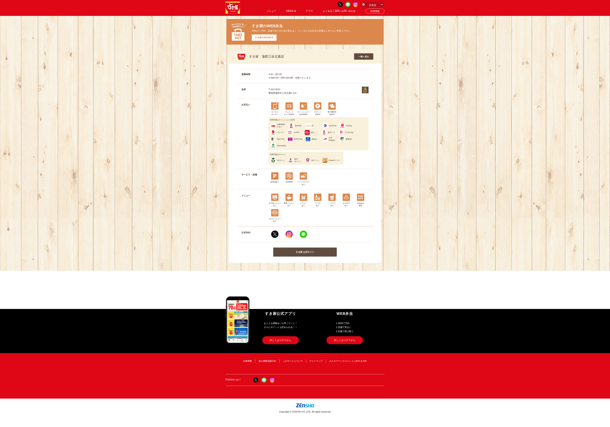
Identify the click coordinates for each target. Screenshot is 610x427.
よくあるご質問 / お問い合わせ (339, 11)
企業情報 (247, 361)
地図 (365, 90)
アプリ (309, 11)
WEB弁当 (291, 11)
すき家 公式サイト (305, 252)
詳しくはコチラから (280, 340)
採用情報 (375, 11)
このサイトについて (293, 361)
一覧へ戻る (364, 56)
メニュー (271, 11)
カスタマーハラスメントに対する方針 (348, 361)
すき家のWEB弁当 (264, 37)
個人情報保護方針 (267, 361)
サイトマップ (316, 361)
